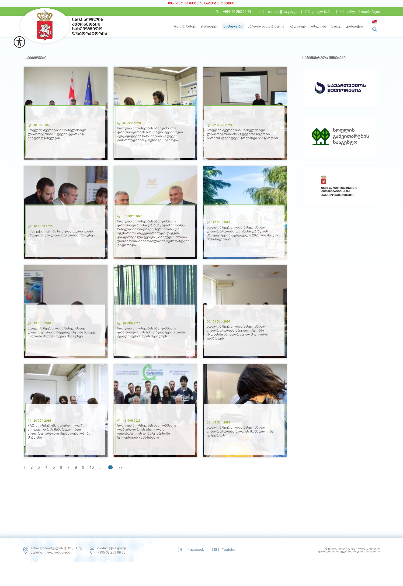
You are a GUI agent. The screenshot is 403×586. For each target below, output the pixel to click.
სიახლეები (233, 26)
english (374, 22)
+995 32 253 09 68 (237, 11)
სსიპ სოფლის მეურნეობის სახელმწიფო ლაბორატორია (45, 25)
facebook (196, 549)
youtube (228, 549)
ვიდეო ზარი (322, 11)
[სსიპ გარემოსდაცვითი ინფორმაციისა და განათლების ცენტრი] (340, 137)
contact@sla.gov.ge (282, 11)
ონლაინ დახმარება (363, 11)
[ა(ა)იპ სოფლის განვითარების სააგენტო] (340, 88)
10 (92, 467)
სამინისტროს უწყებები (324, 58)
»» (120, 467)
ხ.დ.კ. (336, 26)
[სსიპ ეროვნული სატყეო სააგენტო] (340, 186)
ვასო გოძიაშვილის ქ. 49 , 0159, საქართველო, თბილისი (56, 550)
